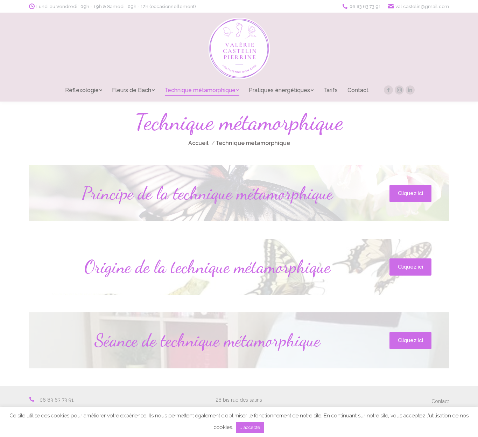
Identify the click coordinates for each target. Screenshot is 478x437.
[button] (410, 193)
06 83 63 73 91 (365, 6)
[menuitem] (84, 90)
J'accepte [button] (250, 427)
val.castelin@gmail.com (422, 6)
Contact (440, 401)
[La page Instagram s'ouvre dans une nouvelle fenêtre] (399, 90)
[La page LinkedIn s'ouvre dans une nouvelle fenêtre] (410, 90)
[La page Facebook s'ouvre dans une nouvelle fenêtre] (388, 90)
